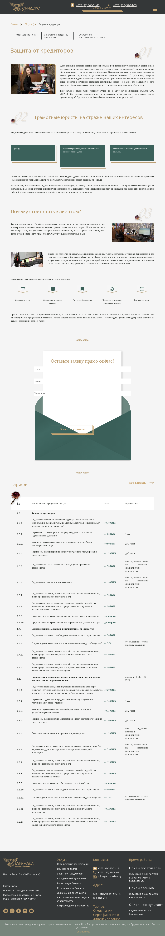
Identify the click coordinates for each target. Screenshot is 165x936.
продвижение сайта (30, 894)
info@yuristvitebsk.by (109, 876)
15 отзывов (34, 860)
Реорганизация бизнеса (70, 888)
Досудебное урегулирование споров (92, 36)
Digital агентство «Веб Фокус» (19, 898)
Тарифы (99, 906)
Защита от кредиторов (69, 873)
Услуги (28, 24)
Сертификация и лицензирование (106, 917)
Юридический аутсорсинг (71, 878)
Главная (14, 24)
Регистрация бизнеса (69, 883)
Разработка (9, 894)
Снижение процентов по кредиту (56, 36)
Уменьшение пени (26, 34)
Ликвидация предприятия (72, 892)
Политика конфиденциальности (21, 890)
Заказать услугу (102, 7)
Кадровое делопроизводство (73, 905)
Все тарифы (137, 482)
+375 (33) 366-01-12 (108, 868)
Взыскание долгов (67, 868)
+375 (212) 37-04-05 (108, 872)
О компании (102, 910)
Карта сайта (22, 872)
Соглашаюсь (83, 931)
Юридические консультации (73, 863)
